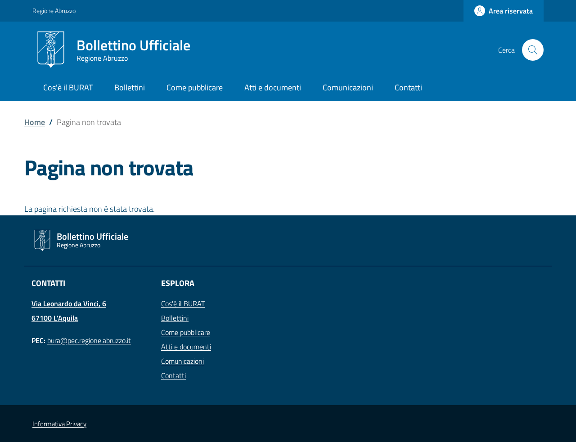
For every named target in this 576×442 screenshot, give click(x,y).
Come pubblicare (185, 332)
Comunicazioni (182, 361)
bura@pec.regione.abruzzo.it (89, 340)
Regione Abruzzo (54, 10)
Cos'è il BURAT (183, 303)
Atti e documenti (186, 346)
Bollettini (175, 318)
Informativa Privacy (59, 424)
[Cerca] (533, 50)
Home (34, 122)
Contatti (173, 375)
